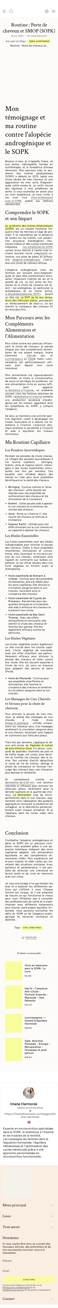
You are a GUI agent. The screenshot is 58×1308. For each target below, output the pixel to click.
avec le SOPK (13, 200)
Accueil (10, 41)
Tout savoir (11, 1227)
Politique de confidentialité (16, 1287)
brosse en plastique (17, 723)
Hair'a (30, 355)
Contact (9, 1299)
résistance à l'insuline (29, 396)
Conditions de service (13, 1290)
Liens (7, 1216)
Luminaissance (14, 358)
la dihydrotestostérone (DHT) (22, 294)
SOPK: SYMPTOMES (39, 41)
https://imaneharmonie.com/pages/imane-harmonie (30, 1115)
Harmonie (47, 197)
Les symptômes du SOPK (38, 246)
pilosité (43, 253)
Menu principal (14, 1205)
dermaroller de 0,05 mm (19, 782)
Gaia (31, 358)
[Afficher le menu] (4, 11)
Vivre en (36, 197)
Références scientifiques (15, 1077)
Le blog (20, 41)
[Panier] (53, 11)
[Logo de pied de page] (18, 1183)
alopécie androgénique (26, 259)
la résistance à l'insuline (19, 390)
